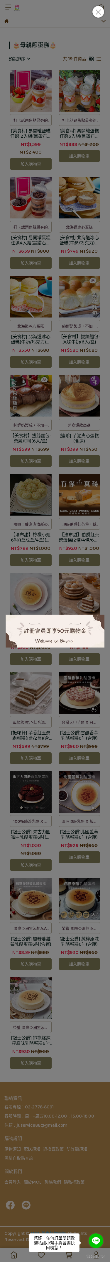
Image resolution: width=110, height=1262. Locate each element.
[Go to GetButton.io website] (96, 1256)
